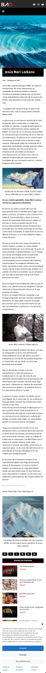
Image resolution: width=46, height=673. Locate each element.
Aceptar (23, 648)
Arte (3, 80)
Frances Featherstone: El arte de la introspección (31, 581)
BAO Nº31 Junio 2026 (27, 594)
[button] (42, 624)
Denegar (23, 655)
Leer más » (23, 569)
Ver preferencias (23, 661)
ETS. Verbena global (27, 566)
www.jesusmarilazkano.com (13, 485)
